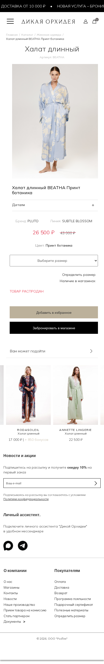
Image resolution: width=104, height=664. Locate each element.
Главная (12, 34)
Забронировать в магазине (54, 327)
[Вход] (86, 21)
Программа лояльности (72, 599)
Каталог (27, 34)
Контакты (11, 593)
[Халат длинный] (28, 395)
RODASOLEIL (28, 430)
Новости (10, 599)
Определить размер (79, 274)
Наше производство (19, 605)
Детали (18, 205)
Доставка (61, 587)
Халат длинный (28, 433)
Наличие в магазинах (78, 281)
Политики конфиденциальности (26, 499)
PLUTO (33, 221)
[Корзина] (94, 21)
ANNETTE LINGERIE (75, 430)
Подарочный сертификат (73, 605)
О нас (8, 582)
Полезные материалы (71, 610)
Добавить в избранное (54, 312)
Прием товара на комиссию (25, 610)
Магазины (11, 587)
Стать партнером (17, 616)
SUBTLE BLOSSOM (77, 221)
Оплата (60, 582)
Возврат (60, 593)
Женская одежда (49, 34)
